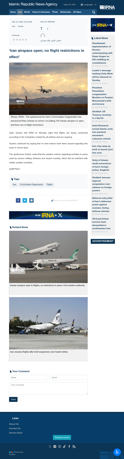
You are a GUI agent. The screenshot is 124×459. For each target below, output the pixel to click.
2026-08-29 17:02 (101, 232)
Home (13, 12)
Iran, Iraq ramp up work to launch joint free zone (102, 149)
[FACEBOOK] (69, 446)
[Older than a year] (48, 257)
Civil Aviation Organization (31, 184)
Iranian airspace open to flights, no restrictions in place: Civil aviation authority (47, 285)
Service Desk (15, 433)
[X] (50, 446)
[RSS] (74, 446)
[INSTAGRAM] (60, 446)
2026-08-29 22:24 (101, 121)
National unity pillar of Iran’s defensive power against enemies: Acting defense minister (102, 204)
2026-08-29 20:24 (101, 142)
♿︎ (117, 452)
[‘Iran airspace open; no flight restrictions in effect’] (48, 89)
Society (20, 26)
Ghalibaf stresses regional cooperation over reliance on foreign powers (102, 184)
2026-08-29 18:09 (101, 214)
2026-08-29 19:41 (101, 173)
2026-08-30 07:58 (101, 66)
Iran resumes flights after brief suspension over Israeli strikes (39, 352)
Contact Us (15, 428)
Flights (50, 184)
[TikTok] (64, 446)
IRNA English (33, 5)
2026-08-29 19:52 (101, 156)
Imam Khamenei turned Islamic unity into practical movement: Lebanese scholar (102, 132)
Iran (20, 12)
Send (13, 399)
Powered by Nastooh (16, 453)
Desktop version (62, 437)
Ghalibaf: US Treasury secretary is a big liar (101, 114)
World (27, 12)
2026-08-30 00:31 (101, 83)
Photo (55, 12)
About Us (14, 424)
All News (77, 12)
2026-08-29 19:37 (101, 194)
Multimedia (65, 12)
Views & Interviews (41, 12)
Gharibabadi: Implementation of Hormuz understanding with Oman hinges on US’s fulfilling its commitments (102, 53)
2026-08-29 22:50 (101, 107)
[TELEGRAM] (55, 446)
